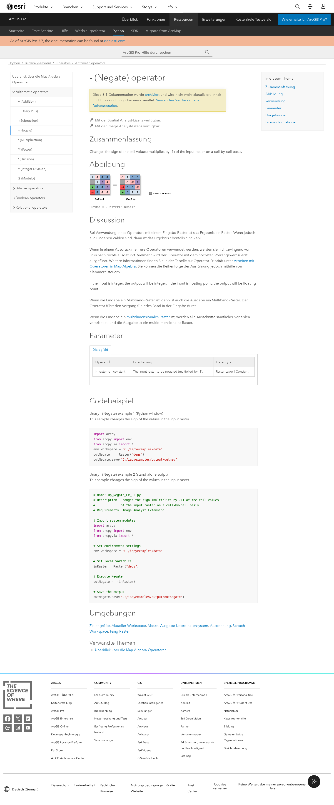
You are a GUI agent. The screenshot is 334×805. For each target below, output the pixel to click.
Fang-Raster (120, 631)
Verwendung (275, 101)
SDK (134, 31)
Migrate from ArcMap (163, 31)
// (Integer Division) (32, 169)
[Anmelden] (323, 6)
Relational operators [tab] (31, 207)
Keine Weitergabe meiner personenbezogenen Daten (272, 786)
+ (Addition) (26, 101)
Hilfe (64, 31)
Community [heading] (102, 682)
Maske (153, 625)
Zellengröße (100, 625)
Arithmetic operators (90, 63)
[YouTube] (28, 728)
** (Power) (25, 149)
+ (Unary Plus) (28, 111)
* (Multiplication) (30, 140)
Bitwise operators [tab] (29, 188)
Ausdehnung (220, 625)
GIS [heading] (139, 682)
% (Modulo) (26, 178)
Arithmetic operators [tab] (32, 92)
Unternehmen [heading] (191, 682)
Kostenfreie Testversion (254, 19)
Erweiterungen (214, 19)
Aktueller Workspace (129, 625)
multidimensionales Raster (148, 317)
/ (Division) (26, 159)
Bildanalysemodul (38, 63)
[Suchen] (297, 6)
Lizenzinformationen (281, 122)
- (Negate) (25, 130)
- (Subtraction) (28, 121)
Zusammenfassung (280, 87)
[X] (18, 718)
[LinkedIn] (28, 718)
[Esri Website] (16, 6)
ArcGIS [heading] (56, 682)
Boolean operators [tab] (30, 198)
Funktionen (156, 19)
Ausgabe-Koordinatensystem (184, 625)
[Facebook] (7, 718)
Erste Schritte (42, 31)
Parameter (273, 108)
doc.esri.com (114, 41)
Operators (63, 63)
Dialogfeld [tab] (100, 350)
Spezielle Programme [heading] (239, 682)
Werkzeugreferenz (90, 31)
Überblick (130, 19)
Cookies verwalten (220, 786)
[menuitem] (69, 695)
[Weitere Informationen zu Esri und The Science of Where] (17, 696)
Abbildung (274, 94)
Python (118, 31)
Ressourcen (183, 19)
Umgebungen (276, 115)
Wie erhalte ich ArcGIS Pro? (304, 19)
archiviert (152, 95)
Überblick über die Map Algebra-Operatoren (36, 79)
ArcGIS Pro (18, 19)
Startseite (16, 31)
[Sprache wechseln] (310, 6)
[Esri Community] (7, 728)
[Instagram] (18, 728)
